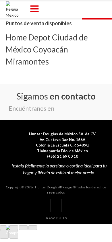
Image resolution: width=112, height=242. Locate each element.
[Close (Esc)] (4, 227)
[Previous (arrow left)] (4, 234)
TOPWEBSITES (56, 218)
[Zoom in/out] (32, 227)
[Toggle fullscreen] (23, 227)
